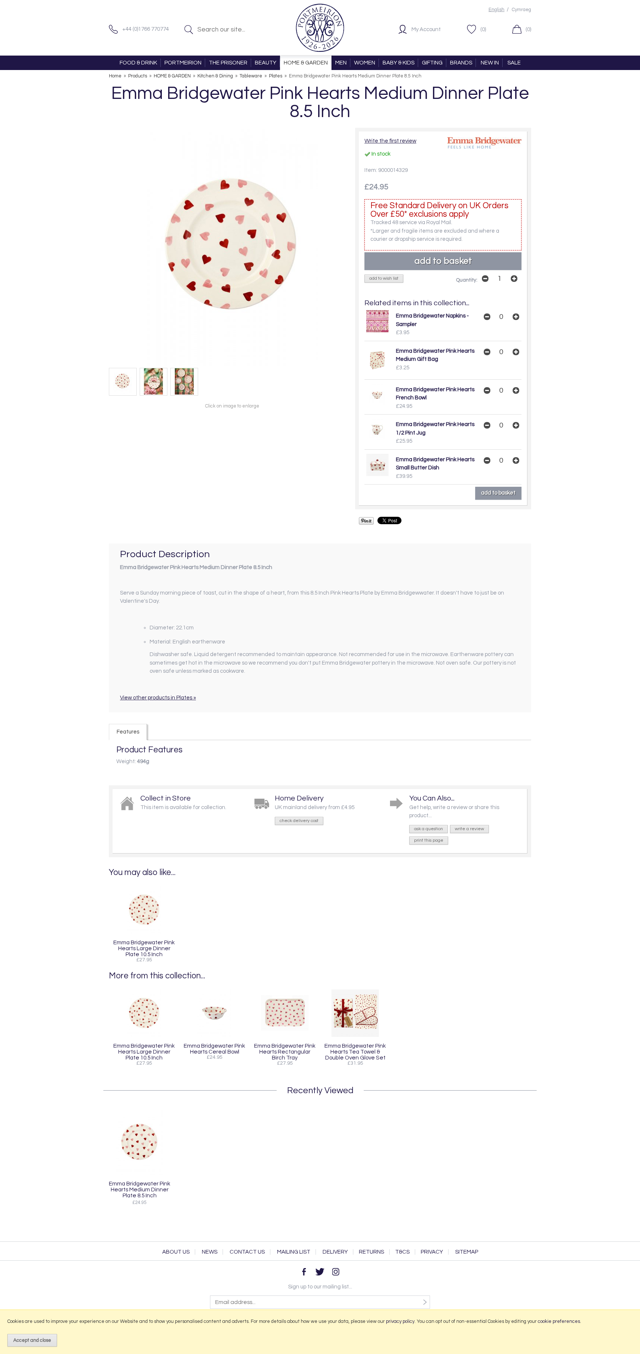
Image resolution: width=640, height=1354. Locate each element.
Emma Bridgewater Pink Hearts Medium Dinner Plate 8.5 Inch (139, 1189)
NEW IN (490, 63)
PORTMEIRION (182, 63)
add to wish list (384, 278)
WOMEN (364, 63)
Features (128, 732)
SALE (514, 63)
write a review (469, 828)
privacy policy (400, 1321)
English (496, 9)
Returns (371, 1252)
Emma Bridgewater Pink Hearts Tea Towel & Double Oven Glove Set (355, 1052)
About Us (176, 1252)
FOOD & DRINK (138, 63)
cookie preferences (559, 1321)
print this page (428, 840)
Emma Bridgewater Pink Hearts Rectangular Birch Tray (285, 1052)
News (209, 1252)
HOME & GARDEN (306, 63)
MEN (341, 63)
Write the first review (390, 141)
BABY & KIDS (398, 63)
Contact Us (247, 1252)
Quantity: (466, 280)
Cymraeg (521, 9)
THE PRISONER (228, 63)
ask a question (428, 828)
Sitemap (466, 1252)
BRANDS (461, 63)
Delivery (335, 1252)
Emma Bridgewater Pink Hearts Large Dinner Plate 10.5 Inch (144, 948)
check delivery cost (299, 820)
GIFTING (432, 63)
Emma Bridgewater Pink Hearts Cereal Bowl (214, 1049)
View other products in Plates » (158, 698)
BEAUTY (265, 63)
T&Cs (402, 1252)
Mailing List (293, 1252)
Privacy (432, 1252)
